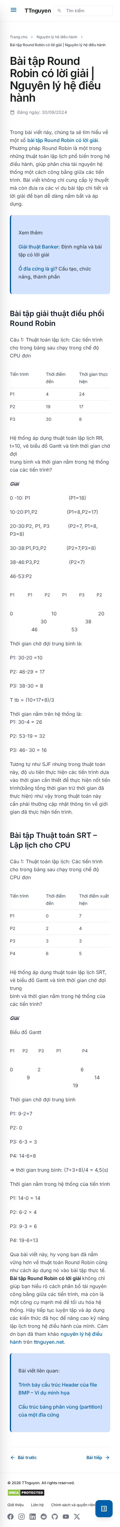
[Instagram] (21, 1517)
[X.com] (77, 1517)
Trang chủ (18, 37)
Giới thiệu (15, 1505)
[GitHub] (55, 1517)
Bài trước (23, 1457)
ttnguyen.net (49, 1342)
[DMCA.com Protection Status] (26, 1492)
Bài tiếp (98, 1457)
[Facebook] (10, 1517)
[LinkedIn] (33, 1517)
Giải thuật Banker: (39, 247)
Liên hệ (37, 1505)
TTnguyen (38, 10)
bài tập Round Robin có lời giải (62, 140)
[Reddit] (44, 1517)
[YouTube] (66, 1517)
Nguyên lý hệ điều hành (57, 37)
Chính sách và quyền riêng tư (76, 1505)
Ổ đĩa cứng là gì (36, 269)
